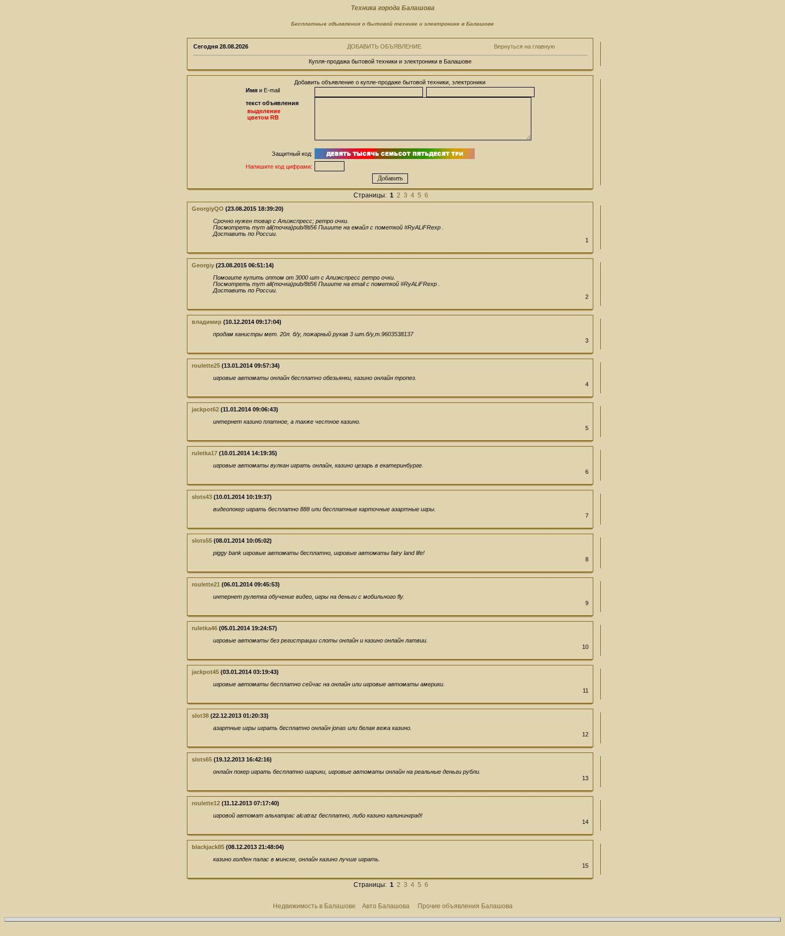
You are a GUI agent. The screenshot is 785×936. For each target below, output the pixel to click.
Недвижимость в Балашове (314, 906)
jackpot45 (205, 672)
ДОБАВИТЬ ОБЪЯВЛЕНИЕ (384, 46)
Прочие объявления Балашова (465, 906)
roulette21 (206, 584)
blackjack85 (208, 847)
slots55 (202, 540)
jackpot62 (205, 409)
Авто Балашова (386, 906)
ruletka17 (204, 453)
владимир (207, 322)
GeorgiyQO (208, 208)
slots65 (202, 759)
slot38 (200, 715)
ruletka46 (204, 628)
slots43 (202, 497)
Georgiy (203, 265)
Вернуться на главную (524, 46)
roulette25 (206, 365)
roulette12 (206, 803)
